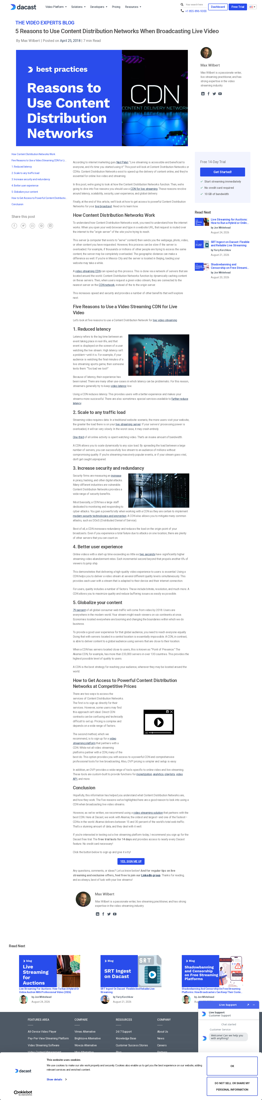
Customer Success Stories (132, 1045)
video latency (119, 386)
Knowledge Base (126, 1038)
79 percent (79, 610)
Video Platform (54, 7)
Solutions (77, 7)
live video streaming (165, 320)
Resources (131, 7)
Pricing (116, 7)
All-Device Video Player (42, 1031)
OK (232, 1066)
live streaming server (127, 424)
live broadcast (103, 206)
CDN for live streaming (144, 189)
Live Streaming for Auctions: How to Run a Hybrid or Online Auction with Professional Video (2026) (229, 221)
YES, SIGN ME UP (131, 861)
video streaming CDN (88, 271)
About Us (162, 1031)
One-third (78, 437)
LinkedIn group (150, 875)
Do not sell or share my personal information (232, 1086)
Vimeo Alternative (85, 1031)
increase (116, 475)
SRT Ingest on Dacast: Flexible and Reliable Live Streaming (230, 243)
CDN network (106, 285)
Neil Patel (122, 162)
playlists (170, 774)
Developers (97, 7)
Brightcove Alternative (88, 1038)
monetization (144, 774)
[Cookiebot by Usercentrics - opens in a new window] (23, 1093)
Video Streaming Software (43, 1045)
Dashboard (218, 7)
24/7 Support (124, 1031)
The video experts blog (45, 23)
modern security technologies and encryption (99, 516)
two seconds (147, 554)
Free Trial (238, 7)
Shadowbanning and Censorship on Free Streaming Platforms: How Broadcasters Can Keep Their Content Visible (230, 266)
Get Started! (223, 172)
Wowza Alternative (86, 1045)
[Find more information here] (228, 1049)
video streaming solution (148, 812)
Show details (54, 1079)
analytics (158, 774)
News (160, 1038)
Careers (162, 1045)
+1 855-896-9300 (196, 11)
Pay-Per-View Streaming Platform (48, 1038)
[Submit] (182, 4)
